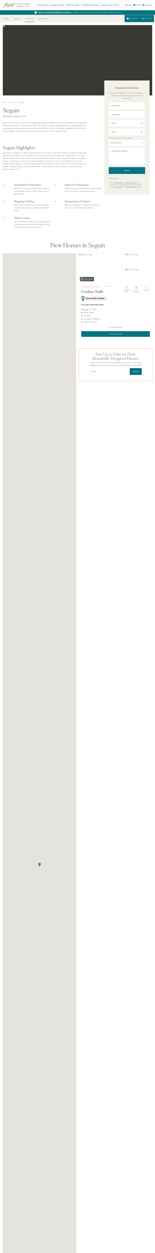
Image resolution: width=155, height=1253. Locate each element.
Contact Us (105, 5)
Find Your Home (43, 5)
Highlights (17, 19)
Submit (127, 170)
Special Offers (114, 5)
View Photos (88, 279)
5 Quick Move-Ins (115, 327)
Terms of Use (131, 182)
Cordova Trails (92, 291)
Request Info (126, 291)
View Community (115, 334)
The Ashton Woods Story (90, 5)
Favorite (146, 290)
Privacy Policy (119, 182)
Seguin (86, 309)
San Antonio (13, 102)
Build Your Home (73, 5)
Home (5, 102)
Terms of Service (131, 187)
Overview (6, 19)
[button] (39, 864)
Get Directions (136, 291)
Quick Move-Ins (43, 19)
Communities (29, 19)
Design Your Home (57, 5)
